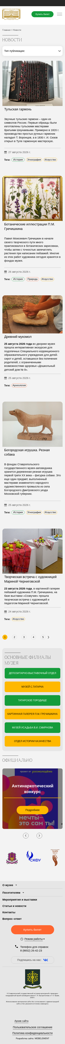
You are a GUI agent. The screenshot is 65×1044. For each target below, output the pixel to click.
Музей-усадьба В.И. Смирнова (32, 727)
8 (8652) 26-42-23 (31, 950)
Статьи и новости (14, 906)
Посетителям (11, 892)
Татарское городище (32, 700)
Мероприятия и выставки (19, 899)
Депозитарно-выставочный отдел (32, 673)
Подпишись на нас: (29, 959)
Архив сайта (21, 1021)
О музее (7, 885)
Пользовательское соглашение (32, 1027)
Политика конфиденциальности (32, 1033)
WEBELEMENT (41, 1038)
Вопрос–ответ (12, 918)
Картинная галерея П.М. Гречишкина (32, 714)
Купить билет (43, 14)
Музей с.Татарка (32, 686)
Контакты (8, 912)
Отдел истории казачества (32, 741)
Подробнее (32, 810)
